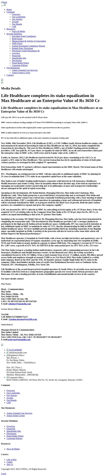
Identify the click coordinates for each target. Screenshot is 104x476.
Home (9, 9)
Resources (10, 29)
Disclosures (17, 60)
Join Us (9, 464)
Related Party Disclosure (22, 48)
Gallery (9, 462)
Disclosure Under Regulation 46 (26, 51)
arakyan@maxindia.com (19, 339)
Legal (3, 473)
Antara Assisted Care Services (25, 70)
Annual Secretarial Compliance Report (28, 46)
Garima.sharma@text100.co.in (23, 319)
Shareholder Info (13, 431)
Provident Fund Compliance (24, 36)
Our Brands (17, 24)
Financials (16, 56)
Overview (16, 14)
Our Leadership (18, 17)
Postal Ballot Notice (20, 63)
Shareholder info (19, 58)
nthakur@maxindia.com (19, 304)
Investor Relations (14, 34)
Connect (10, 75)
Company (10, 12)
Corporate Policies (20, 65)
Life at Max (11, 459)
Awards (15, 22)
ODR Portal (17, 43)
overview (16, 53)
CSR (14, 26)
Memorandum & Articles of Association (29, 41)
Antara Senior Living (21, 73)
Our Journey (17, 19)
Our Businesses (13, 68)
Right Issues (17, 39)
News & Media (18, 31)
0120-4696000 (15, 350)
